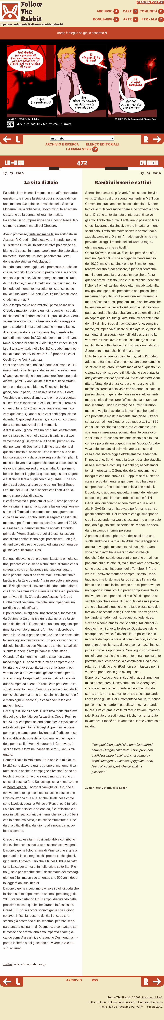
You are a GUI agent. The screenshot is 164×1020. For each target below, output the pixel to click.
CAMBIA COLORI (150, 2)
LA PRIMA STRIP (79, 149)
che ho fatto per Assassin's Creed (39, 716)
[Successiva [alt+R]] (152, 139)
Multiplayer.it (40, 261)
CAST (128, 11)
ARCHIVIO (105, 11)
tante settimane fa (41, 234)
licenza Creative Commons (146, 1002)
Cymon (89, 787)
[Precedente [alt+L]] (11, 139)
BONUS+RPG (103, 19)
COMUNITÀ (148, 11)
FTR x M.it (150, 19)
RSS (95, 980)
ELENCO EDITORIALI (102, 144)
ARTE (128, 19)
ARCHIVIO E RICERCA (62, 144)
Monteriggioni (16, 787)
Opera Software (96, 253)
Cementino (93, 204)
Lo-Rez (7, 964)
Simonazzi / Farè (152, 997)
